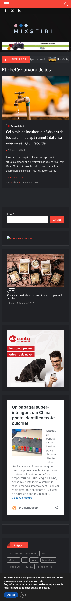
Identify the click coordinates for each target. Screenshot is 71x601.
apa (8, 181)
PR (13, 290)
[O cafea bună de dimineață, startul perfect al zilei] (35, 270)
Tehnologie (48, 560)
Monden (13, 560)
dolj (15, 181)
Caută (10, 214)
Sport (34, 560)
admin (10, 303)
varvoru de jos (29, 181)
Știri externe (45, 566)
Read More (15, 177)
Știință (29, 566)
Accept (11, 594)
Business (31, 553)
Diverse (45, 553)
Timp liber (15, 566)
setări (45, 588)
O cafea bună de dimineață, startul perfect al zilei (34, 296)
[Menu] (6, 4)
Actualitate (16, 125)
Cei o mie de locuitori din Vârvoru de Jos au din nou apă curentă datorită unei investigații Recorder (35, 137)
